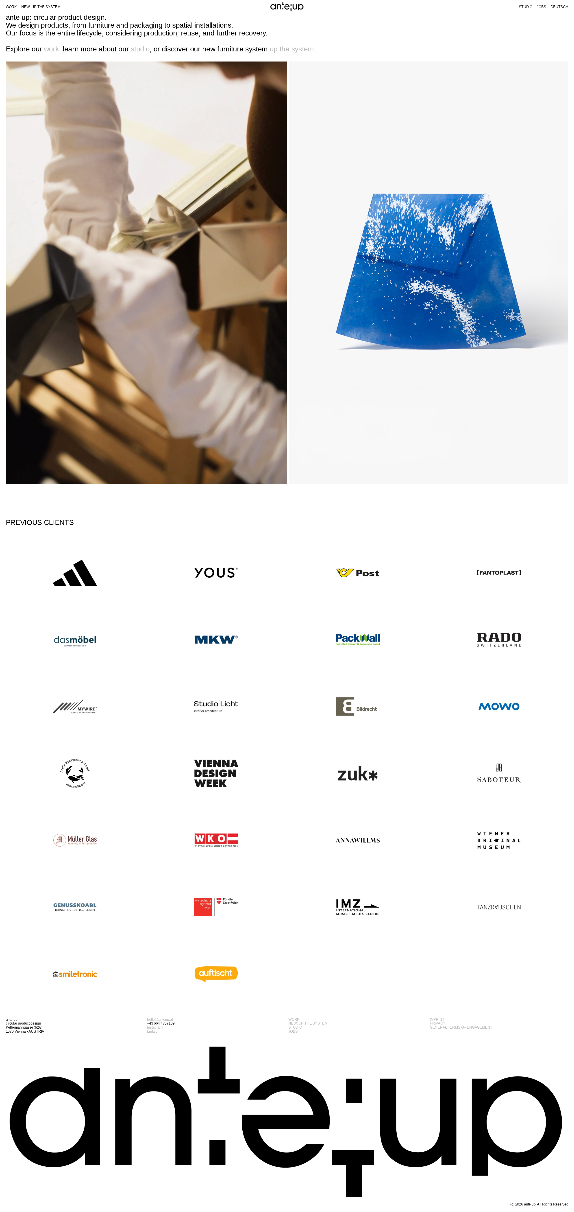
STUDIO (295, 1027)
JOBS (293, 1031)
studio (140, 49)
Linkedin (154, 1031)
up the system (292, 49)
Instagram (155, 1027)
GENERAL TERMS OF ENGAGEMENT (461, 1027)
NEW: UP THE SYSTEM (307, 1023)
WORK (293, 1019)
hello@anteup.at (160, 1019)
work (51, 49)
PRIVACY (438, 1023)
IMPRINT (437, 1019)
